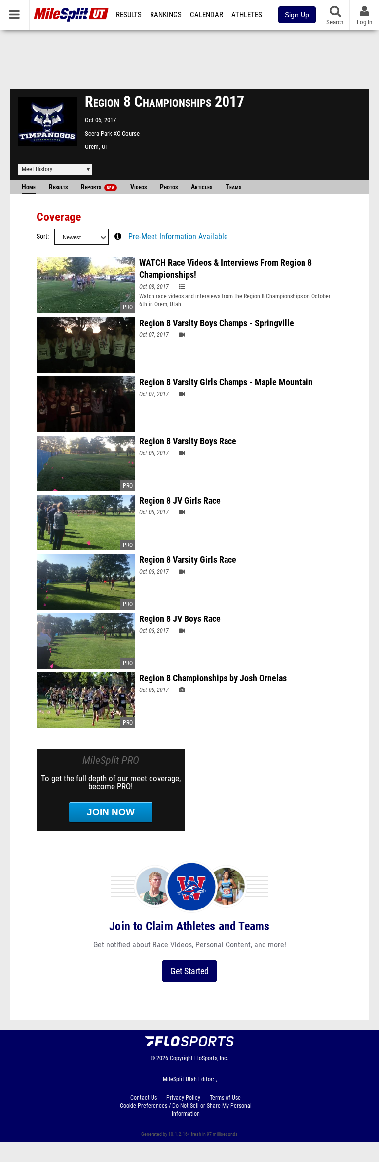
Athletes (246, 14)
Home (29, 187)
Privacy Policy (183, 1097)
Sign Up (297, 15)
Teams (233, 187)
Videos (138, 187)
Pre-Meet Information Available (178, 236)
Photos (169, 187)
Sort (42, 236)
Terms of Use (225, 1097)
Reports (97, 187)
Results (129, 14)
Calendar (206, 14)
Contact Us (143, 1097)
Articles (201, 187)
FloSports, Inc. (211, 1058)
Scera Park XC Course (112, 133)
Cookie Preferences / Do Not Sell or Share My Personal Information (186, 1109)
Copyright (181, 1058)
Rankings (166, 14)
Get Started (189, 971)
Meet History (37, 169)
